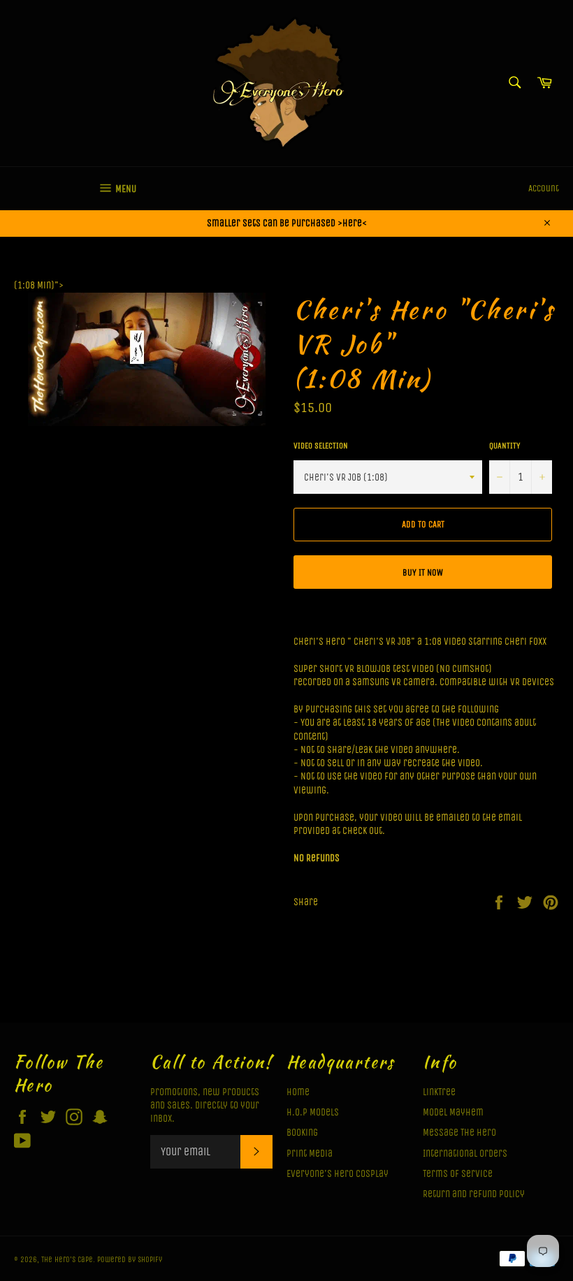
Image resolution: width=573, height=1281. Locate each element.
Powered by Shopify (129, 1259)
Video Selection (320, 446)
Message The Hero (459, 1133)
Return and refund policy (474, 1194)
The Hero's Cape (67, 1259)
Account (543, 188)
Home (298, 1092)
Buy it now (422, 572)
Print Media (309, 1153)
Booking (302, 1133)
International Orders (465, 1153)
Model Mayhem (453, 1112)
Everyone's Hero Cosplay (337, 1174)
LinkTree (439, 1092)
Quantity (504, 446)
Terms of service (458, 1174)
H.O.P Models (312, 1112)
